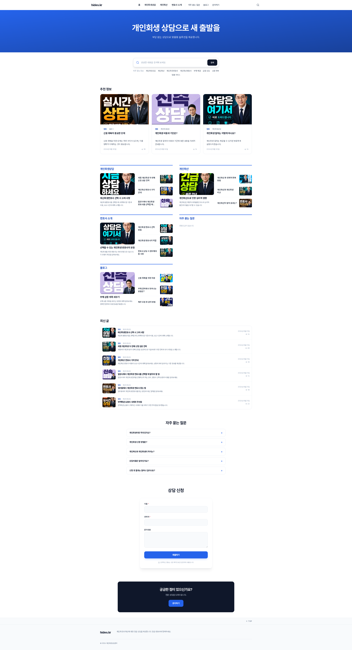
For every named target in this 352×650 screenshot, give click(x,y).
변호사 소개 (177, 5)
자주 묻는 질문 (194, 5)
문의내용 (147, 530)
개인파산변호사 (186, 71)
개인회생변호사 (172, 71)
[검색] (258, 5)
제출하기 (175, 555)
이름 (146, 504)
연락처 (147, 517)
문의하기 (215, 5)
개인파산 (163, 5)
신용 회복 (215, 71)
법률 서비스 (176, 75)
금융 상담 (206, 71)
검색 (212, 62)
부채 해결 (197, 71)
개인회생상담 (150, 5)
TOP (250, 621)
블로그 (206, 5)
